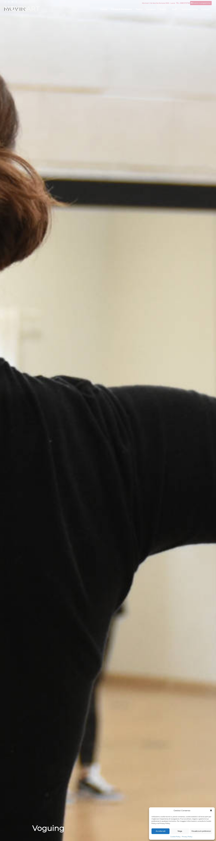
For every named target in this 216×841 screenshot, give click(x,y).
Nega (180, 831)
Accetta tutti (160, 831)
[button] (211, 810)
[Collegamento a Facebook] (5, 2)
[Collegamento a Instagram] (9, 2)
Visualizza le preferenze (201, 831)
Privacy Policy (187, 837)
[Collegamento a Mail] (12, 2)
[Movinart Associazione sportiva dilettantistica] (22, 9)
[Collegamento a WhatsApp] (16, 2)
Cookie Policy (175, 837)
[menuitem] (103, 9)
